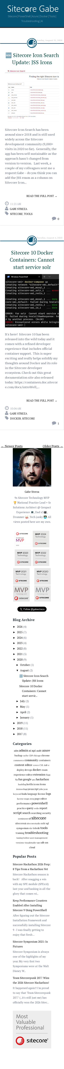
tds (30, 828)
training (20, 833)
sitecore (16, 214)
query (29, 808)
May (23, 706)
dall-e (46, 765)
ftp (16, 779)
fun (20, 779)
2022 (20, 648)
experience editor (23, 774)
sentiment (23, 818)
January (25, 717)
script (17, 813)
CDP (31, 755)
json (46, 789)
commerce (19, 760)
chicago (37, 755)
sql (47, 823)
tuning (20, 838)
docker (15, 418)
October (25, 665)
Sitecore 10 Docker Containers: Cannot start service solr (32, 259)
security (46, 813)
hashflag (22, 784)
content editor (23, 765)
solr (43, 823)
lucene (20, 798)
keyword (17, 794)
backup (18, 755)
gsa (33, 779)
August (25, 670)
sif (29, 818)
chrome (45, 755)
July (23, 701)
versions (20, 842)
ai (30, 750)
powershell (39, 803)
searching (36, 813)
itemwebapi (21, 789)
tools (28, 214)
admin (23, 750)
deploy (20, 769)
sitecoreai (20, 823)
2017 (20, 734)
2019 (20, 723)
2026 (20, 626)
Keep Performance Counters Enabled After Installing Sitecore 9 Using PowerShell (30, 905)
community (31, 760)
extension (39, 774)
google (27, 779)
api (34, 750)
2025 (20, 632)
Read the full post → (41, 196)
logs (48, 793)
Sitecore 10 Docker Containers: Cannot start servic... (32, 690)
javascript (33, 789)
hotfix (30, 784)
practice (21, 808)
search (26, 813)
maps (26, 798)
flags (48, 774)
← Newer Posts (12, 446)
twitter (26, 838)
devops (28, 769)
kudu (24, 793)
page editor (40, 798)
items (43, 784)
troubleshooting (36, 832)
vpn (38, 842)
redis (36, 808)
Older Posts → (53, 446)
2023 (20, 643)
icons (36, 784)
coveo (36, 765)
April (23, 712)
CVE (41, 765)
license (41, 793)
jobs (41, 789)
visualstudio (30, 842)
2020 (20, 659)
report (43, 808)
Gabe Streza (18, 209)
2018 (20, 728)
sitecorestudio (33, 823)
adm (16, 750)
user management (38, 838)
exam (44, 769)
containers (44, 760)
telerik (36, 828)
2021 (20, 654)
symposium (22, 828)
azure (46, 750)
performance (24, 803)
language (32, 793)
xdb (42, 842)
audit (39, 750)
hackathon (42, 779)
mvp (32, 798)
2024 (20, 637)
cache (25, 755)
